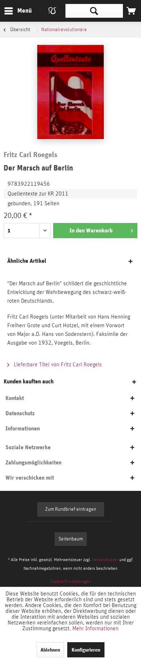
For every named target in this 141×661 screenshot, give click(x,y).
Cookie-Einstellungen (71, 581)
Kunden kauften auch (29, 381)
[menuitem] (17, 11)
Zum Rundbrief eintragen (70, 509)
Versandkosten (105, 559)
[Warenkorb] (131, 11)
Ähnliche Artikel (26, 260)
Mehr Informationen (95, 628)
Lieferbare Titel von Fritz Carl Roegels (57, 364)
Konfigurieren (86, 650)
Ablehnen (50, 650)
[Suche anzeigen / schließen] (94, 11)
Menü (19, 10)
